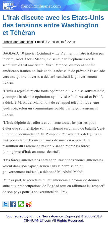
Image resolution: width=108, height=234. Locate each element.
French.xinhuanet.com (18, 42)
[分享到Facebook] (13, 204)
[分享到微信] (21, 204)
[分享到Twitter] (6, 204)
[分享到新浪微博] (29, 204)
